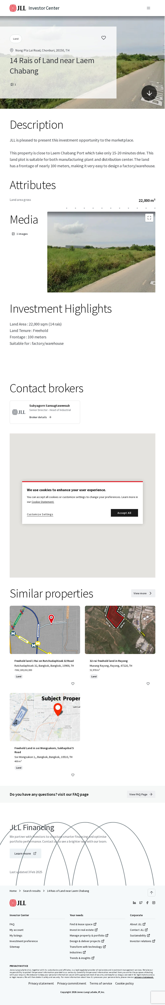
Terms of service (101, 983)
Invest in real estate (82, 930)
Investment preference (24, 941)
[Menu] (148, 8)
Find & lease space (81, 924)
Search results (32, 891)
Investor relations (140, 941)
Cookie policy (124, 983)
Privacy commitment (71, 983)
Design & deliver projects (85, 941)
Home (13, 891)
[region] (82, 502)
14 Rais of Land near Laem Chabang (68, 891)
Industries (76, 952)
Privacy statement (41, 983)
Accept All (124, 513)
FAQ (12, 924)
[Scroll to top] (151, 892)
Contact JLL (137, 930)
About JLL (136, 924)
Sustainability (138, 935)
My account (16, 930)
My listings (16, 935)
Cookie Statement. (43, 502)
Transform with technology (86, 947)
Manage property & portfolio (87, 935)
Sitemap (15, 947)
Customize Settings (40, 514)
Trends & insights (80, 958)
